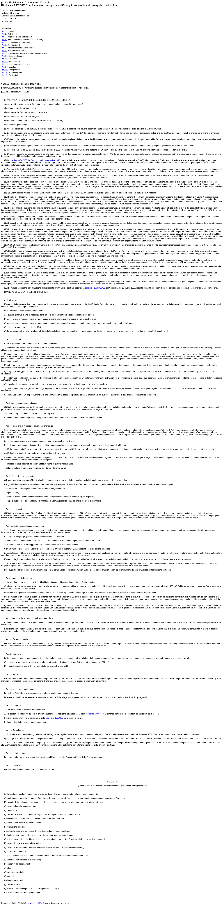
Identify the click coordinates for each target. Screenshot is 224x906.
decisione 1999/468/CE (95, 288)
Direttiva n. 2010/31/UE (34, 903)
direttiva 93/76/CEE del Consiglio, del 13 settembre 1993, (35, 160)
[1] (41, 84)
